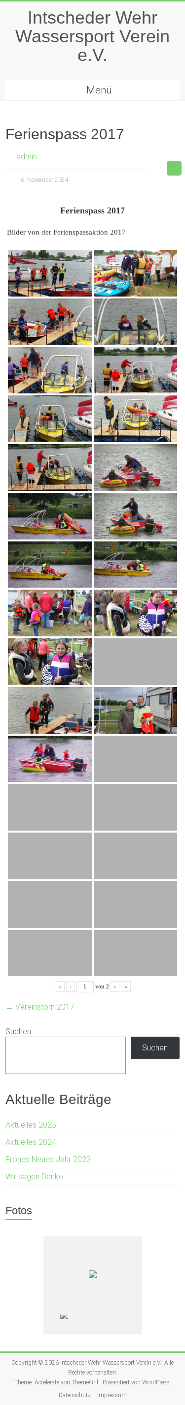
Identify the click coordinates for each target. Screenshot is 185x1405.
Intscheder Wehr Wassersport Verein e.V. (92, 36)
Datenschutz (75, 1395)
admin (26, 156)
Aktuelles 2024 (30, 1142)
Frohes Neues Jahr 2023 (48, 1159)
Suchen (18, 1031)
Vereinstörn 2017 (39, 1007)
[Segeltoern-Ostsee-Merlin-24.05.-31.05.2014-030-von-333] (113, 1324)
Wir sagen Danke (34, 1176)
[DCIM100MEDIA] (77, 1324)
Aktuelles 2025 (30, 1125)
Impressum (112, 1395)
